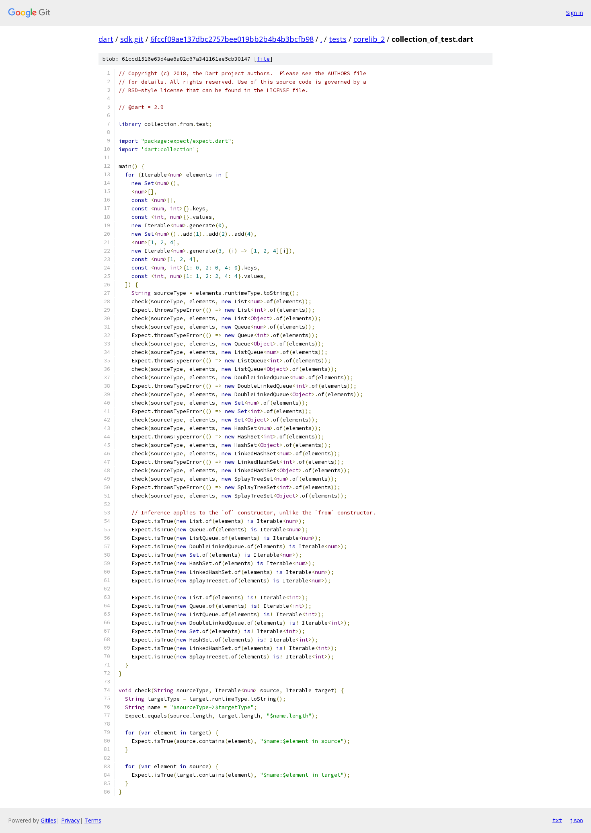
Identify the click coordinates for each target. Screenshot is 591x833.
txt (557, 820)
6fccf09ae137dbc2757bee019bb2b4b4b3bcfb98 (232, 39)
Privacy (70, 820)
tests (338, 39)
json (576, 820)
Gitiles (48, 820)
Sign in (574, 12)
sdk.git (132, 39)
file (263, 59)
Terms (92, 820)
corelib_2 (369, 39)
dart (105, 39)
